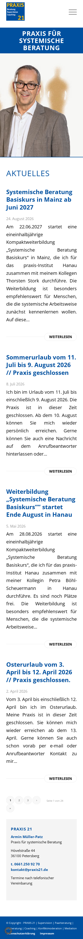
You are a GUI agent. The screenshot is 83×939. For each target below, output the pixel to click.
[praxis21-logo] (34, 11)
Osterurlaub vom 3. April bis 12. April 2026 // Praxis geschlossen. (39, 672)
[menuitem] (70, 11)
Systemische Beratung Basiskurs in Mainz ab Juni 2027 (39, 199)
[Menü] (70, 11)
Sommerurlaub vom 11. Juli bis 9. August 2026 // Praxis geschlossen (41, 365)
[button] (8, 930)
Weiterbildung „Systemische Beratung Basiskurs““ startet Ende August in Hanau (40, 503)
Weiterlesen (60, 336)
